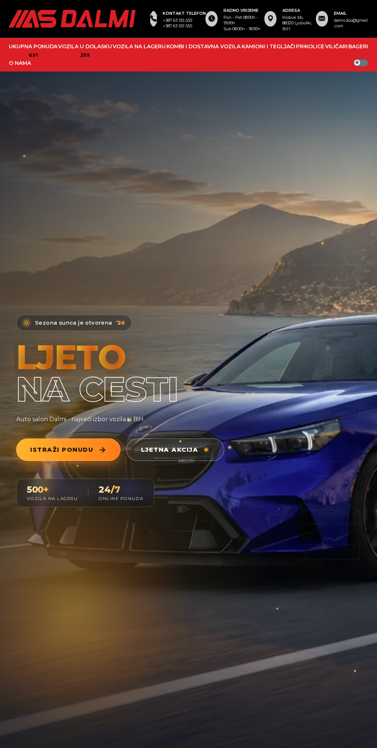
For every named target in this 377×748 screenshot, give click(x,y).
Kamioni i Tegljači (268, 46)
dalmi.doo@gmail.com (351, 23)
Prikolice (310, 46)
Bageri (358, 46)
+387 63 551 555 (177, 25)
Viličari (336, 46)
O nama (20, 63)
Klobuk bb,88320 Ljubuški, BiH (297, 23)
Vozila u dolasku (85, 46)
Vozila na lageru (139, 46)
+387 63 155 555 (177, 20)
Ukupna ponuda (33, 46)
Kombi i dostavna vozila (203, 46)
